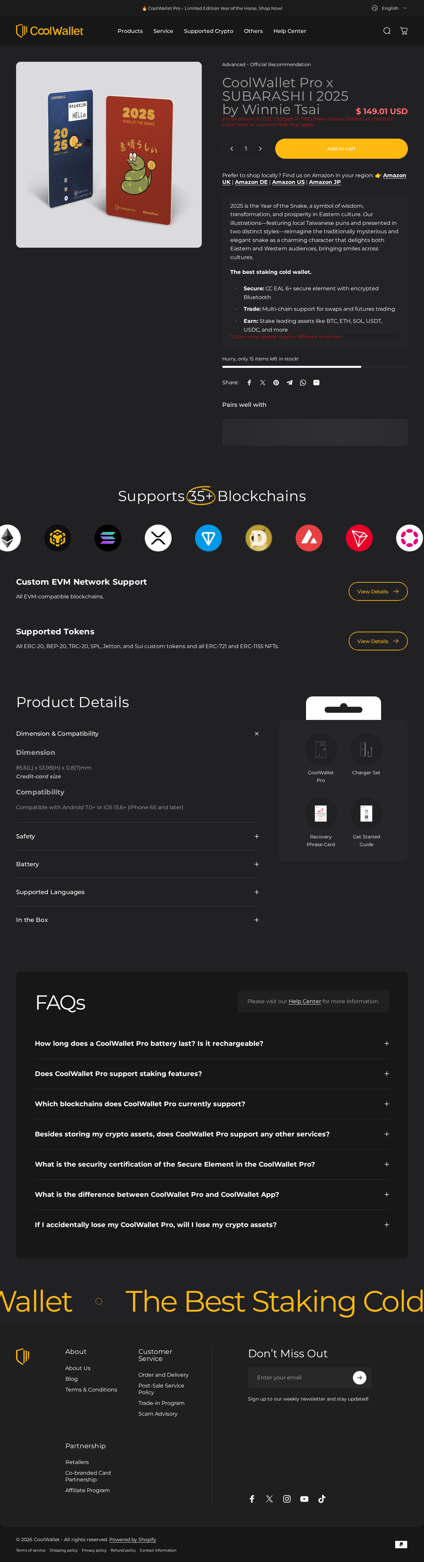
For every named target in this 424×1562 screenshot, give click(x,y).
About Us (77, 1368)
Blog (71, 1378)
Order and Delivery (163, 1374)
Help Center (305, 1001)
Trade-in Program (161, 1403)
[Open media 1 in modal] (109, 155)
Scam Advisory (158, 1413)
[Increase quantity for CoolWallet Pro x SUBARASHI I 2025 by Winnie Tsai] (261, 148)
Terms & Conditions (91, 1389)
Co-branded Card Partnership (88, 1476)
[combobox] (390, 8)
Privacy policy (94, 1550)
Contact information (158, 1550)
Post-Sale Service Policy (161, 1389)
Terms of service (31, 1550)
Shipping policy (64, 1550)
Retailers (77, 1462)
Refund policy (123, 1550)
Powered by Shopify (132, 1539)
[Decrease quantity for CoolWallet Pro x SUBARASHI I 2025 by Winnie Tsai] (230, 148)
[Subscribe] (359, 1377)
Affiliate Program (87, 1490)
